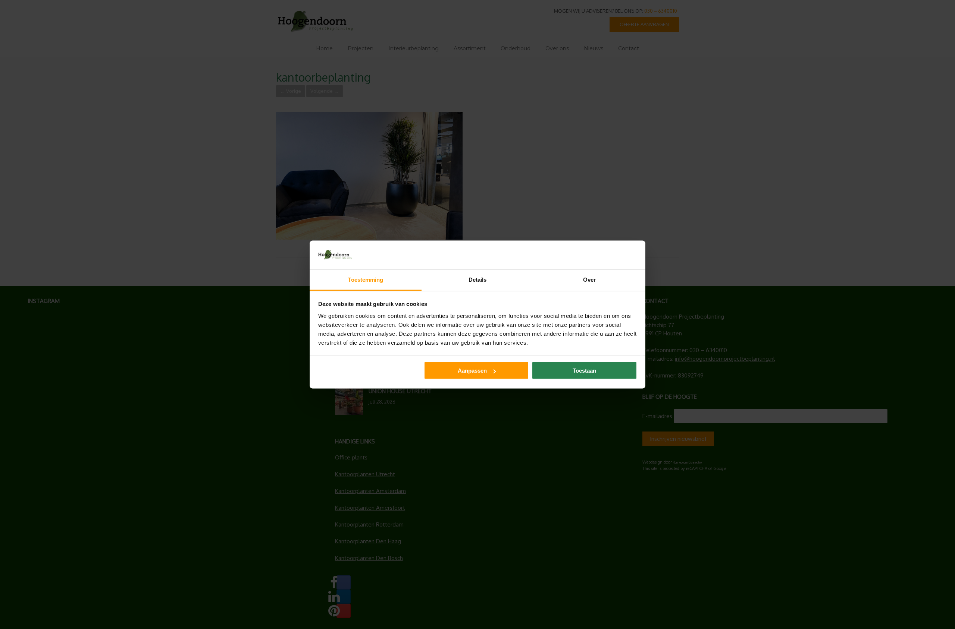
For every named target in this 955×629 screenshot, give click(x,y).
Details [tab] (478, 279)
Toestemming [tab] (365, 279)
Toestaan (584, 370)
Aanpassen (472, 370)
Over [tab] (589, 279)
